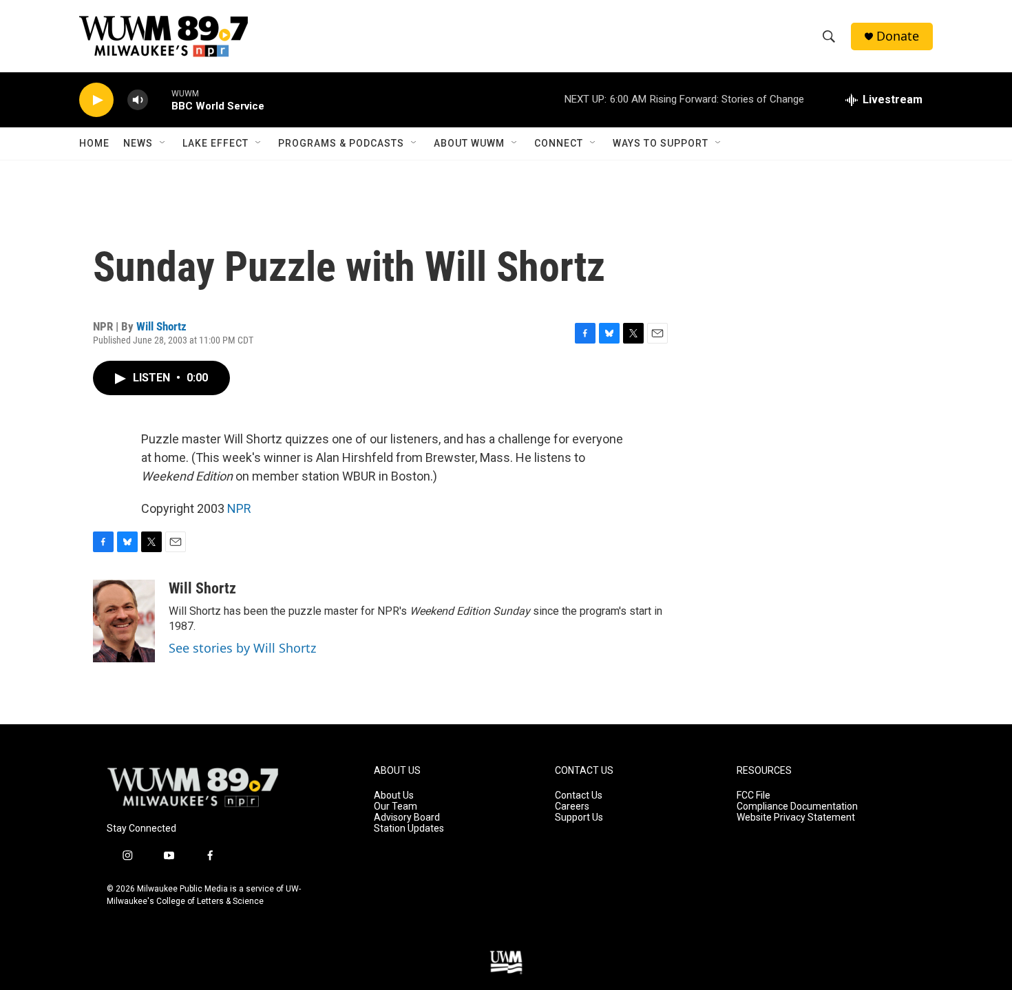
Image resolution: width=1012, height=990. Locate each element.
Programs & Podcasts (341, 143)
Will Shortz (161, 326)
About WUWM (469, 143)
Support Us (579, 817)
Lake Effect (215, 143)
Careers (572, 806)
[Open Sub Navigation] (163, 143)
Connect (558, 143)
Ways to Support (660, 143)
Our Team (395, 806)
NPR (239, 508)
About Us (394, 795)
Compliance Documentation (797, 806)
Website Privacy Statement (796, 817)
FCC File (753, 795)
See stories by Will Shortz (242, 648)
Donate (897, 36)
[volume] (137, 100)
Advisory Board (407, 817)
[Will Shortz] (124, 621)
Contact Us (578, 795)
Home (94, 143)
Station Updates (409, 828)
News (138, 143)
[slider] (160, 99)
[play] (96, 100)
